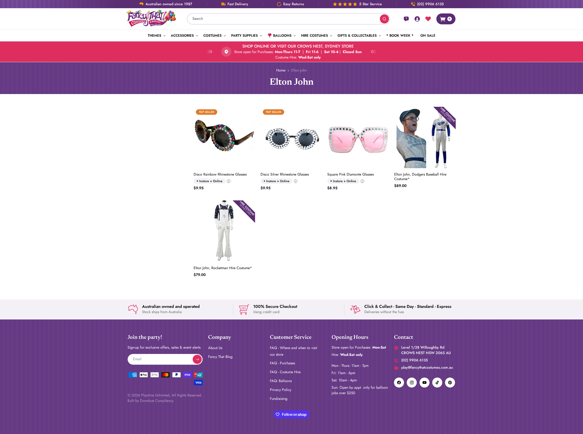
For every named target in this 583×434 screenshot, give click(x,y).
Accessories (182, 35)
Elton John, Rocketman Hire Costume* (223, 268)
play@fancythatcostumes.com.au (427, 367)
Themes (154, 35)
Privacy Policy (280, 389)
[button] (155, 35)
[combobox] (288, 19)
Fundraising (278, 398)
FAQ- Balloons (281, 380)
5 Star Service (370, 4)
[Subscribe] (197, 359)
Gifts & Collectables (357, 35)
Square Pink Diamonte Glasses (350, 174)
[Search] (384, 18)
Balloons (282, 35)
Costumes (212, 35)
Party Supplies (244, 35)
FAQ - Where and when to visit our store (293, 351)
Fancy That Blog (220, 356)
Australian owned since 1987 (169, 4)
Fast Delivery (238, 4)
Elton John (299, 70)
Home (280, 70)
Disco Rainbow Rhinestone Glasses (220, 174)
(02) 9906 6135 (430, 4)
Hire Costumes (314, 35)
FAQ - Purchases (282, 363)
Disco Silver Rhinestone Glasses (285, 174)
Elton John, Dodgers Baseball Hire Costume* (420, 177)
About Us (215, 347)
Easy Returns (293, 4)
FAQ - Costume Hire (285, 372)
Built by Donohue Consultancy (151, 400)
